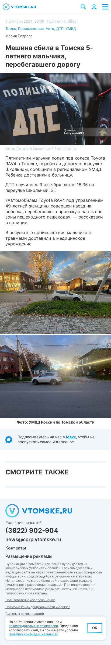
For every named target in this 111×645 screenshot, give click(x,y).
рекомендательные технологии (33, 626)
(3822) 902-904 (31, 530)
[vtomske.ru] (19, 6)
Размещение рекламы (28, 556)
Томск (10, 28)
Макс (71, 437)
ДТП (60, 28)
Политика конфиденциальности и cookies (37, 607)
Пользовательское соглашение (30, 600)
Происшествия (31, 28)
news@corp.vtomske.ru (33, 539)
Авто (50, 28)
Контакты (15, 548)
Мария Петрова (18, 36)
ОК (94, 628)
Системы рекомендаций (24, 614)
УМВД (71, 28)
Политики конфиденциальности (33, 634)
